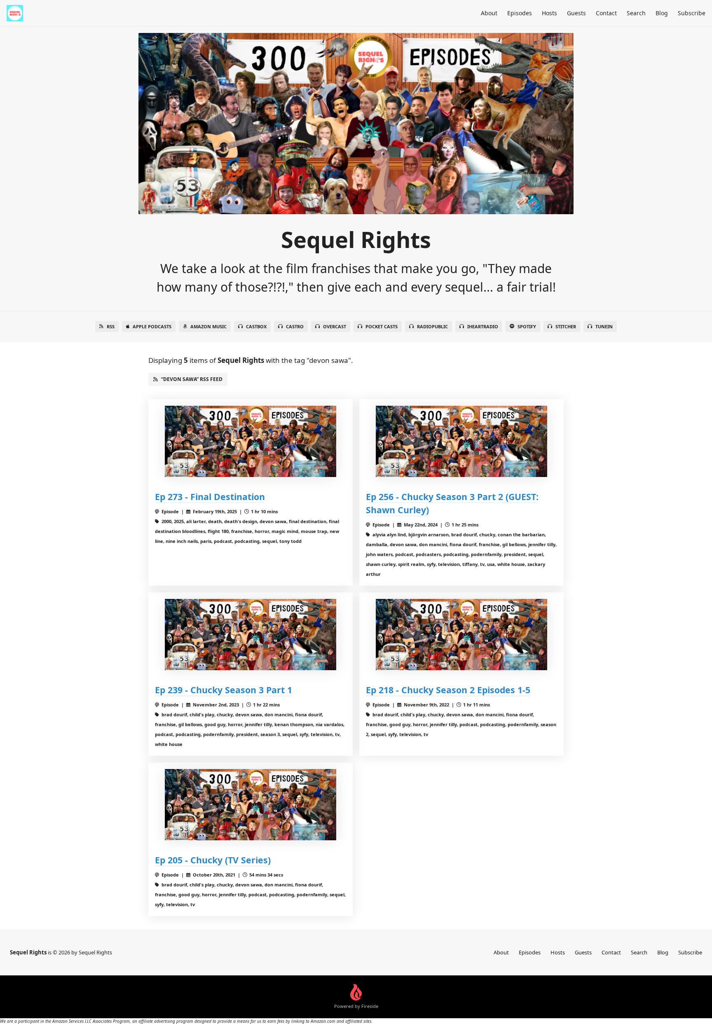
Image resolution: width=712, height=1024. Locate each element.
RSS (111, 326)
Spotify (527, 326)
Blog (662, 13)
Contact (606, 13)
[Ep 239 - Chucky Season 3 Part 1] (250, 634)
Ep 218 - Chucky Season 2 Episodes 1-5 (448, 690)
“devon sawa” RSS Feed (191, 379)
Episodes (519, 13)
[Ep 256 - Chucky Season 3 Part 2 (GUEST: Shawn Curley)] (461, 441)
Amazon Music (208, 326)
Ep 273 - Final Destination (210, 497)
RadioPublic (432, 326)
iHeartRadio (482, 326)
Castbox (256, 326)
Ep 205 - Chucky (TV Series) (213, 860)
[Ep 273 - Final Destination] (250, 441)
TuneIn (604, 326)
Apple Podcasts (152, 326)
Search (636, 13)
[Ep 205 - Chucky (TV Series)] (250, 804)
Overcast (334, 326)
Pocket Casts (381, 326)
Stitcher (565, 326)
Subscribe (691, 13)
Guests (576, 13)
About (489, 13)
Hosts (549, 13)
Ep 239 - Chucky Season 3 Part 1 (223, 690)
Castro (295, 326)
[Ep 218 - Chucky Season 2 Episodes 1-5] (461, 634)
